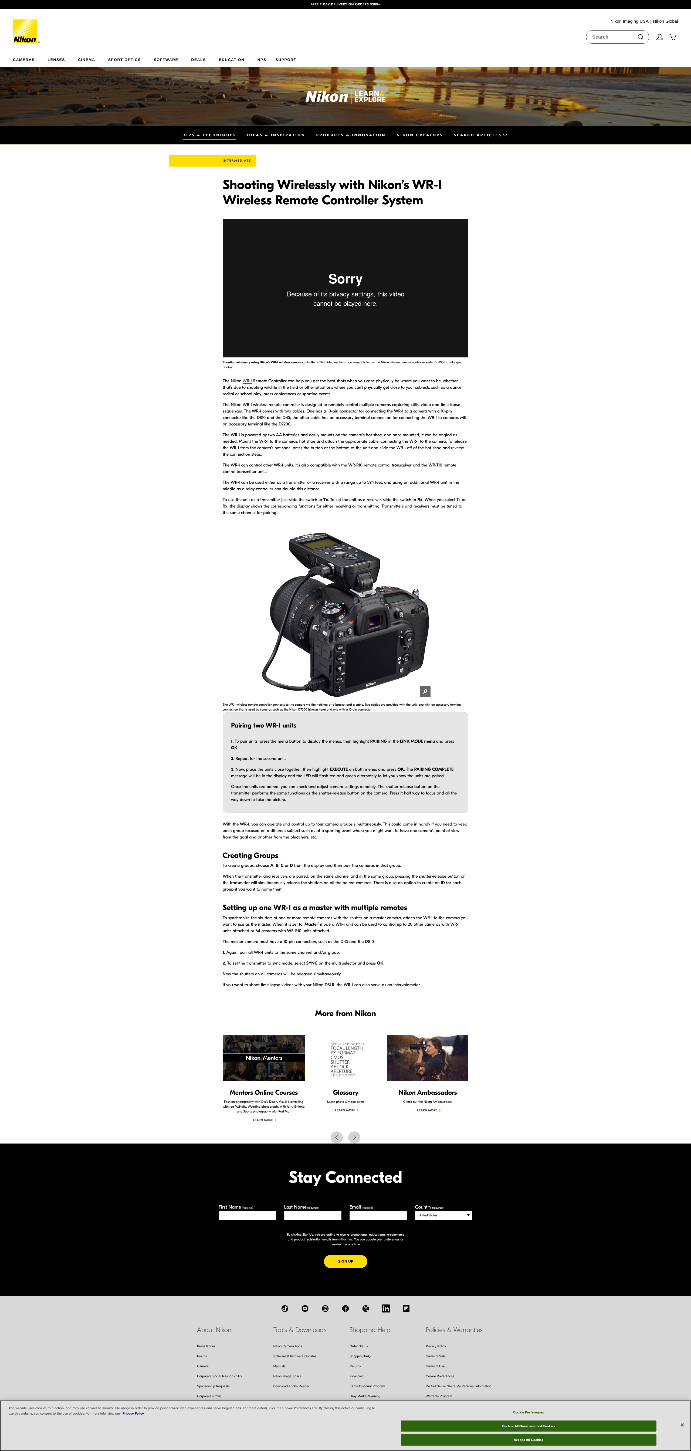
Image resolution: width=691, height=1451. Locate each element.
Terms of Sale (436, 1356)
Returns (355, 1366)
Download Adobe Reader (291, 1386)
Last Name (301, 1207)
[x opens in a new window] (366, 1308)
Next (354, 1137)
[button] (52, 4)
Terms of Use (435, 1366)
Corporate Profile (209, 1396)
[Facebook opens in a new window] (345, 1308)
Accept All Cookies (528, 1440)
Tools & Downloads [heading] (299, 1330)
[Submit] (640, 37)
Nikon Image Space (287, 1376)
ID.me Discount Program (367, 1386)
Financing (357, 1376)
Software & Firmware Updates (295, 1356)
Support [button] (285, 60)
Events (202, 1356)
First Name (236, 1207)
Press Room (206, 1346)
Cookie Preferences (440, 1376)
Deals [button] (198, 60)
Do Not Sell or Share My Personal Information (459, 1386)
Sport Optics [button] (124, 60)
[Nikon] (26, 26)
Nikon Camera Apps (287, 1346)
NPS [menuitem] (261, 60)
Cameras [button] (24, 60)
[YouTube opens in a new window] (305, 1308)
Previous (337, 1137)
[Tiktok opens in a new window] (285, 1308)
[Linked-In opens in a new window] (386, 1308)
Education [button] (232, 60)
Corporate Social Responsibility (219, 1376)
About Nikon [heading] (214, 1330)
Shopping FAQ (360, 1356)
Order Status (359, 1346)
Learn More (263, 1120)
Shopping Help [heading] (370, 1330)
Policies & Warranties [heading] (454, 1330)
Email (361, 1207)
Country (429, 1207)
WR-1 (247, 381)
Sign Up (352, 1261)
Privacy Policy (436, 1346)
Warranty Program (439, 1396)
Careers (203, 1366)
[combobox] (617, 37)
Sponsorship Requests (213, 1386)
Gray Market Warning (365, 1396)
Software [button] (166, 60)
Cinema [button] (86, 60)
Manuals (279, 1366)
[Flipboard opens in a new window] (406, 1308)
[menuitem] (30, 59)
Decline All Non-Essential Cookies (528, 1426)
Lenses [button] (56, 60)
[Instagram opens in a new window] (325, 1308)
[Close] (682, 1425)
